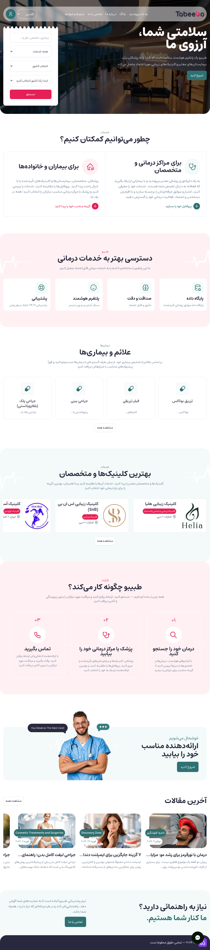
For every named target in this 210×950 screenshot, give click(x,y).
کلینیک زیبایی (168, 517)
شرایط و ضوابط (74, 14)
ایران (91, 517)
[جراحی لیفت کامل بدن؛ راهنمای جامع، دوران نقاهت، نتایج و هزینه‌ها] (46, 846)
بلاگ (123, 14)
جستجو (30, 94)
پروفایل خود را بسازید (178, 206)
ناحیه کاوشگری (155, 832)
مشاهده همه (105, 427)
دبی (159, 522)
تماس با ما (95, 14)
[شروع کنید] (11, 14)
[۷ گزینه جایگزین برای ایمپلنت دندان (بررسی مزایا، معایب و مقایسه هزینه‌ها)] (112, 846)
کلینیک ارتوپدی (89, 511)
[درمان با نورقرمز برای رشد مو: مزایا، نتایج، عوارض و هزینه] (178, 846)
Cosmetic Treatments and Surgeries (39, 832)
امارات (168, 522)
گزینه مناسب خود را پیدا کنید (72, 206)
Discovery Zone (91, 832)
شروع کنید (196, 75)
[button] (198, 938)
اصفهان (80, 517)
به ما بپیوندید (138, 14)
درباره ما (110, 14)
